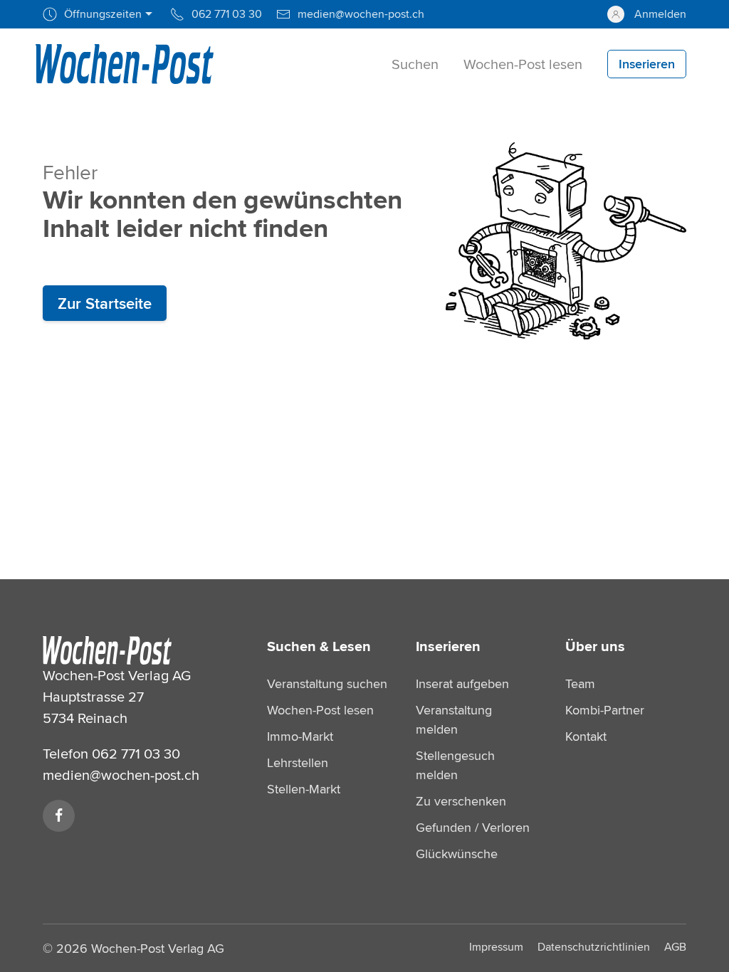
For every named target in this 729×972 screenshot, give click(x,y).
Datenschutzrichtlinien (593, 947)
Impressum (496, 947)
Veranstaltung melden (454, 719)
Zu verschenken (461, 801)
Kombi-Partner (604, 710)
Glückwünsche (457, 853)
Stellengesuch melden (455, 764)
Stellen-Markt (303, 789)
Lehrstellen (297, 762)
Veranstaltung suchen (327, 683)
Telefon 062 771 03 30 (111, 753)
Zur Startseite (105, 303)
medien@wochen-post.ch (121, 774)
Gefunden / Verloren (473, 827)
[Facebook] (59, 816)
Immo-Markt (300, 736)
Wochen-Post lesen (320, 710)
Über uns (595, 646)
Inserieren (448, 646)
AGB (675, 947)
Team (580, 683)
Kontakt (586, 736)
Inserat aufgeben (462, 683)
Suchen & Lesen (319, 646)
